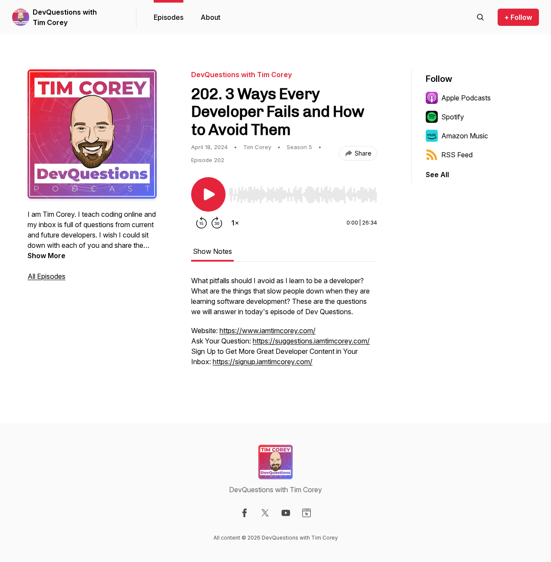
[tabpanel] (284, 325)
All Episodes (46, 276)
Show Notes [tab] (212, 251)
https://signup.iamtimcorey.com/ (263, 361)
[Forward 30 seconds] (217, 223)
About (210, 17)
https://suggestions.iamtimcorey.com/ (311, 341)
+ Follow (518, 17)
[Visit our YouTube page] (286, 513)
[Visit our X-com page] (265, 513)
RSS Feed (457, 154)
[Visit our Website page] (306, 513)
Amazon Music (464, 135)
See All (437, 174)
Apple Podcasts (466, 98)
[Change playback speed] (235, 223)
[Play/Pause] (208, 194)
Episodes (168, 17)
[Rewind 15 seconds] (201, 223)
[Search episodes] (480, 17)
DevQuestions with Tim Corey (65, 17)
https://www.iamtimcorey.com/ (268, 330)
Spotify (452, 116)
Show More (46, 255)
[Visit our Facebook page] (244, 513)
